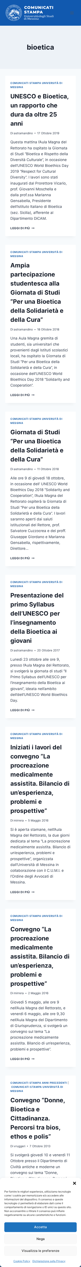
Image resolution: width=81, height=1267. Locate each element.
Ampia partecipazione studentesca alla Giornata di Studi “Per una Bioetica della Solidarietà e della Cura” (37, 292)
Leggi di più (22, 228)
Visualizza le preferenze (40, 1251)
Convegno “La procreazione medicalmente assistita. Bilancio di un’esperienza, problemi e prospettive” (40, 956)
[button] (74, 1183)
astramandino (23, 133)
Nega (41, 1239)
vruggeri (19, 1146)
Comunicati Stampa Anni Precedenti (38, 1082)
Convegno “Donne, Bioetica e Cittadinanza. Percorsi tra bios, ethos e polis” (37, 1118)
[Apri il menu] (72, 12)
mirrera (19, 820)
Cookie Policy (21, 1261)
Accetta (40, 1227)
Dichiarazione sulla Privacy (48, 1261)
